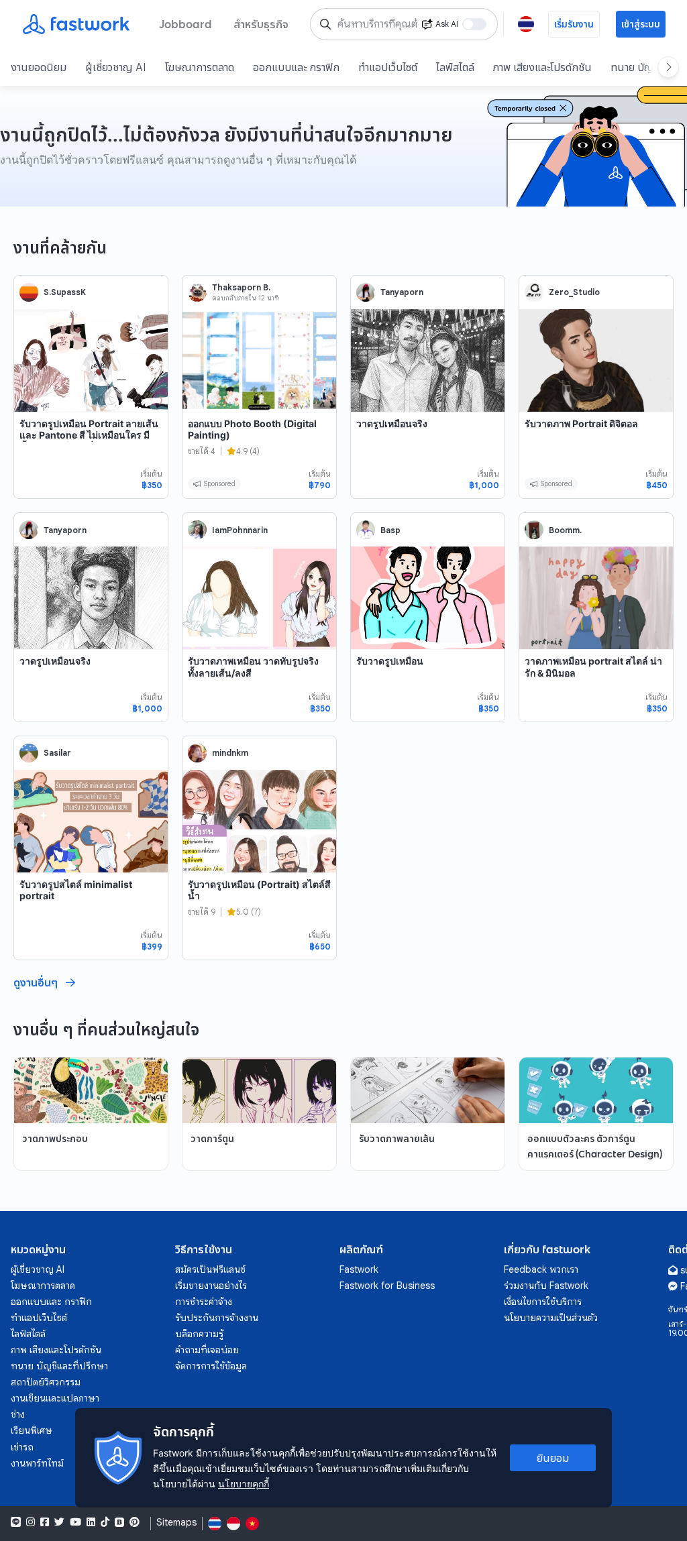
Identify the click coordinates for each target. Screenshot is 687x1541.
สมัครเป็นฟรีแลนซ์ (210, 1269)
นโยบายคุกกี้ (243, 1483)
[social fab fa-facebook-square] (44, 1522)
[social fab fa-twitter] (59, 1522)
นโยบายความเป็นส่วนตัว (551, 1317)
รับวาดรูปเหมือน (389, 661)
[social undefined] (119, 1522)
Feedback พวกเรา (541, 1269)
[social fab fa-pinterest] (134, 1522)
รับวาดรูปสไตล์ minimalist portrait (75, 890)
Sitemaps (176, 1522)
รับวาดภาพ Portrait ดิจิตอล (581, 423)
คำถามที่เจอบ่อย (207, 1350)
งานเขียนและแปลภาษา (55, 1398)
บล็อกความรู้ (199, 1333)
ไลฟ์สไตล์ (455, 67)
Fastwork (358, 1269)
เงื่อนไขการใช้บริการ (543, 1301)
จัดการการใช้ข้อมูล (211, 1366)
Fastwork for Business (387, 1285)
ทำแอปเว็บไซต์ (387, 67)
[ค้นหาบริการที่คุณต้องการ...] (325, 24)
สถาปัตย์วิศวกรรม (46, 1382)
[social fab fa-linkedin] (91, 1522)
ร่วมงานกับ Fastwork (546, 1285)
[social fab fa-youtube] (75, 1522)
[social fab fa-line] (16, 1522)
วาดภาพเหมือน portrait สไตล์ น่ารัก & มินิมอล (593, 667)
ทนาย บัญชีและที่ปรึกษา (59, 1366)
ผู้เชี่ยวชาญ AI (115, 67)
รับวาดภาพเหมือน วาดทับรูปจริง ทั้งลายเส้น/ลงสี (253, 667)
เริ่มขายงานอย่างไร (211, 1285)
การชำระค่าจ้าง (203, 1301)
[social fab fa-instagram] (30, 1522)
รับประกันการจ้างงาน (216, 1317)
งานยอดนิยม (38, 67)
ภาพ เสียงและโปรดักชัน (542, 67)
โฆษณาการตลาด (199, 67)
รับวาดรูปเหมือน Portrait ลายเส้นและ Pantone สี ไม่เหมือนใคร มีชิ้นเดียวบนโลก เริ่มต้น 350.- (88, 435)
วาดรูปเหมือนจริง (391, 423)
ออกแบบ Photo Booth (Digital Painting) (252, 429)
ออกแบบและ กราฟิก (296, 67)
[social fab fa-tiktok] (105, 1522)
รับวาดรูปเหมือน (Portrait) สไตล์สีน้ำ (259, 890)
